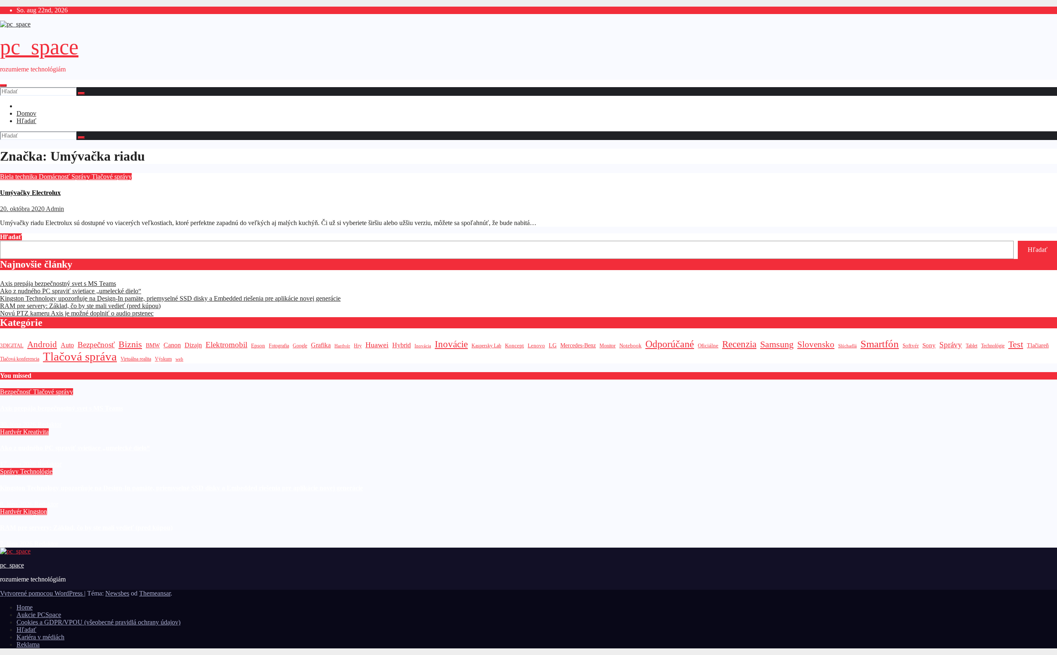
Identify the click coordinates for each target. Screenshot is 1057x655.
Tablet (971, 346)
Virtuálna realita (136, 359)
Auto (67, 345)
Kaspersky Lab (486, 346)
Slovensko (815, 344)
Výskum (163, 359)
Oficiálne (708, 345)
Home (25, 607)
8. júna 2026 (17, 504)
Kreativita (36, 431)
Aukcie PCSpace (39, 614)
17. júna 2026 (19, 464)
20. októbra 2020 (23, 208)
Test (1015, 344)
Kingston (35, 511)
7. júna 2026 (17, 543)
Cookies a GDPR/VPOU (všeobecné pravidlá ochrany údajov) (98, 622)
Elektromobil (226, 344)
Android (42, 344)
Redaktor (50, 424)
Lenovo (536, 346)
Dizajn (193, 345)
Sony (929, 345)
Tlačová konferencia (19, 359)
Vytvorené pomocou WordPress (42, 593)
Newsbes (117, 593)
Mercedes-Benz (578, 345)
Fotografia (279, 346)
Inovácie (451, 344)
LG (553, 345)
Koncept (514, 345)
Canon (172, 345)
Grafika (321, 345)
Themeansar (155, 593)
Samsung (777, 344)
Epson (258, 345)
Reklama (28, 644)
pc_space (39, 47)
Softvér (911, 345)
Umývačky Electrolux (30, 192)
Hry (358, 346)
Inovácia (423, 345)
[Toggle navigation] (3, 85)
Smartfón (879, 343)
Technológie (993, 346)
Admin (55, 208)
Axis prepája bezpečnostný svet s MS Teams (58, 283)
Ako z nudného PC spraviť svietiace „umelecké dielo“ (70, 290)
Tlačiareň (1038, 345)
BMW (153, 345)
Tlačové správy (112, 176)
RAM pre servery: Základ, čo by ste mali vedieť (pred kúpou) (80, 305)
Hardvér (342, 346)
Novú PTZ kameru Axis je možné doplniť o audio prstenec (77, 313)
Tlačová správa (80, 356)
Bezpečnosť (96, 344)
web (179, 358)
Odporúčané (669, 343)
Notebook (630, 346)
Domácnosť (55, 176)
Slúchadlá (847, 345)
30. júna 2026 (19, 424)
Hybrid (401, 345)
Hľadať (26, 120)
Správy (81, 176)
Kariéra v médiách (40, 637)
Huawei (377, 345)
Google (300, 346)
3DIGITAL (12, 345)
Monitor (608, 346)
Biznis (130, 344)
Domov (26, 113)
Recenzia (739, 344)
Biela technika (19, 176)
